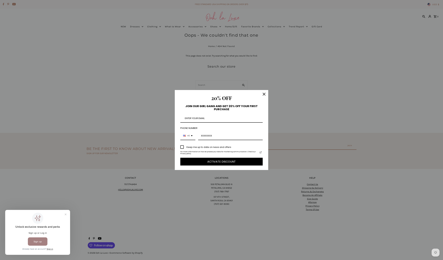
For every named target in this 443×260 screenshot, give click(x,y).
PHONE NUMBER (188, 128)
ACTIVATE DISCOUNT (221, 162)
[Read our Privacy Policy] (261, 152)
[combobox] (187, 136)
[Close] (264, 94)
